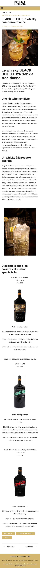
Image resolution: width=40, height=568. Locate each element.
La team (10, 560)
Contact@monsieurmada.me (20, 556)
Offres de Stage (28, 560)
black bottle (8, 533)
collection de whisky (25, 533)
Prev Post (10, 547)
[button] (1, 8)
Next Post (29, 547)
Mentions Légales (18, 560)
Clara (5, 26)
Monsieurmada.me (20, 565)
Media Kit (4, 560)
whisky (7, 538)
